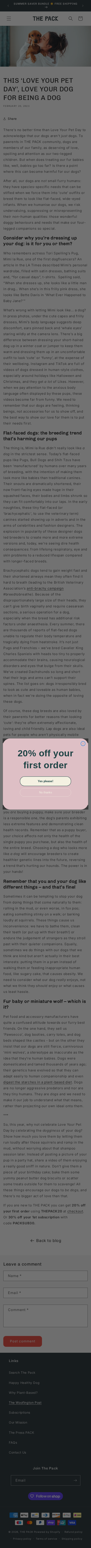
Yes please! (45, 781)
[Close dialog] (83, 743)
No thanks (45, 792)
